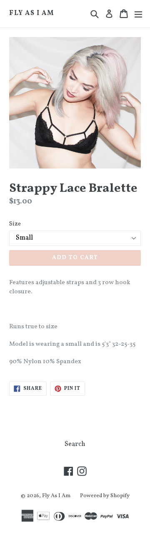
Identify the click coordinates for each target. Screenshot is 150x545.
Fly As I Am (31, 13)
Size (15, 224)
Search (75, 444)
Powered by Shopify (105, 496)
